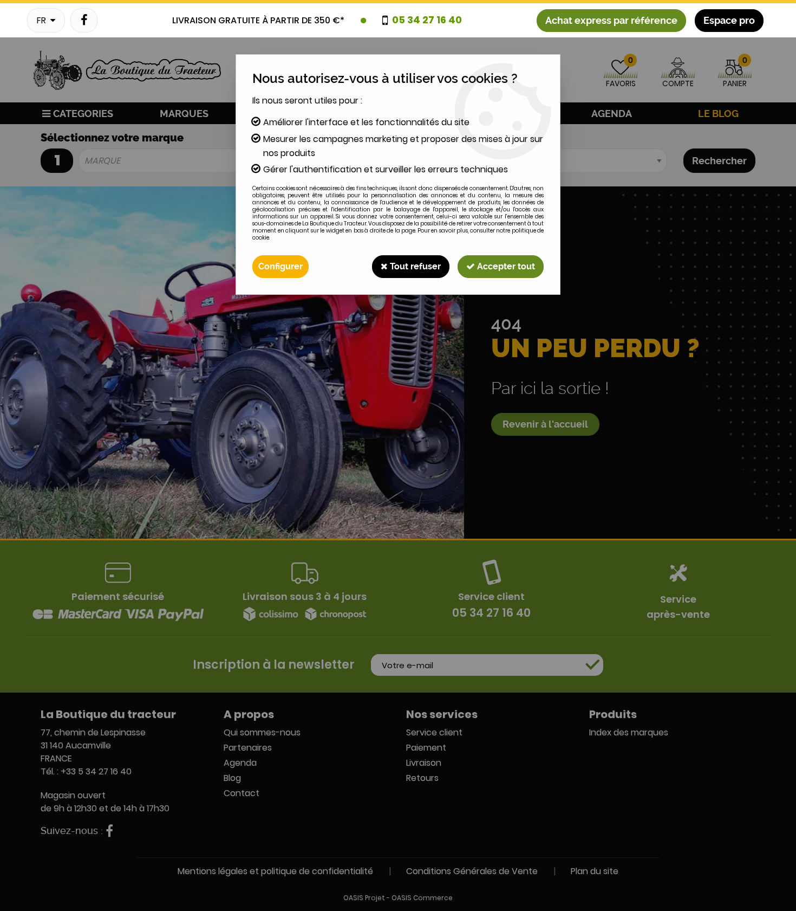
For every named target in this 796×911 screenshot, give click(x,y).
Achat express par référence (611, 20)
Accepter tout (505, 266)
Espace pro (729, 20)
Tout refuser (414, 266)
